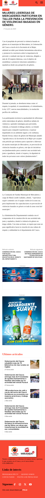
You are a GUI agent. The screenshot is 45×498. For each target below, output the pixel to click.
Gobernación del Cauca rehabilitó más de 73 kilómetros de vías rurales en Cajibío (17, 364)
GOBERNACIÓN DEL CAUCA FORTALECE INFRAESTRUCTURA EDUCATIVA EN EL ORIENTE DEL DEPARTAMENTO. (11, 255)
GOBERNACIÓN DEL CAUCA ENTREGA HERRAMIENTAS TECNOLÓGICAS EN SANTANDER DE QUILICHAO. (33, 254)
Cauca (6, 10)
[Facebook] (17, 34)
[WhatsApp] (12, 34)
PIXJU (24, 490)
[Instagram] (20, 485)
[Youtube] (30, 485)
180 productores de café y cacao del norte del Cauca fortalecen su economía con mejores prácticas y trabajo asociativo (16, 394)
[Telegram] (28, 34)
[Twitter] (22, 34)
